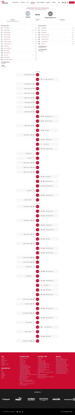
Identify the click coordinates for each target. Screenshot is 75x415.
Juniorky (2, 373)
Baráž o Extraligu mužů (24, 377)
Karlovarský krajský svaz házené (61, 373)
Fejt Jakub (43, 43)
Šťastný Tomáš (7, 34)
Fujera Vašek (6, 57)
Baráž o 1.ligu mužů (23, 379)
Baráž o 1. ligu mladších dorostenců (26, 380)
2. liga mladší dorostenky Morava (43, 369)
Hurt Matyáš (6, 27)
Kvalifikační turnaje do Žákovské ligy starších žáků (28, 374)
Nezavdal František (8, 59)
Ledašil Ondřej (7, 52)
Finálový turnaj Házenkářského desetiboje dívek (46, 376)
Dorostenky (3, 375)
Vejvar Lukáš (9, 21)
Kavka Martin (44, 32)
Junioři (2, 372)
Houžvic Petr (41, 50)
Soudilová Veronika (45, 34)
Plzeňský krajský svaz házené (61, 361)
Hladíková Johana (7, 43)
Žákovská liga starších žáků (24, 376)
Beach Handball (4, 360)
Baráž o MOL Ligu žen (42, 375)
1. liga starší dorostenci (24, 365)
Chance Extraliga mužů (24, 358)
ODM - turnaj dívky (41, 377)
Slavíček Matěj (7, 36)
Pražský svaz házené (59, 358)
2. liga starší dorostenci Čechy (25, 366)
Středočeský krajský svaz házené (62, 359)
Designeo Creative (68, 411)
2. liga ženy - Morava (41, 361)
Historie (3, 359)
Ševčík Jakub (44, 30)
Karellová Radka (41, 47)
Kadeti (2, 376)
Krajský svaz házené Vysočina (61, 367)
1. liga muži (22, 359)
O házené (3, 358)
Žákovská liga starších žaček (43, 374)
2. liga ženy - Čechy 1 (41, 360)
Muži (2, 369)
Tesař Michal (6, 50)
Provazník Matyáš (7, 48)
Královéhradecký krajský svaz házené (62, 365)
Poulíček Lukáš (16, 21)
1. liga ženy (40, 359)
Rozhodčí (3, 362)
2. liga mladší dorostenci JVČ (25, 372)
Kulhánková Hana (44, 39)
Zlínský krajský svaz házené (61, 372)
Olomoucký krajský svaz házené (61, 369)
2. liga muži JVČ (22, 360)
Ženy (2, 371)
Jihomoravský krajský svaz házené (62, 368)
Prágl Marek (43, 27)
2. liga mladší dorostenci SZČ (25, 373)
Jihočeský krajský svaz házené (61, 360)
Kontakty (3, 365)
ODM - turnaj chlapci (23, 384)
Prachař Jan (3, 63)
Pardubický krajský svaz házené (61, 366)
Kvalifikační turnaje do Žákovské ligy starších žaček (45, 373)
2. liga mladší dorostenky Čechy (43, 367)
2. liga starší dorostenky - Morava (43, 365)
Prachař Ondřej (7, 32)
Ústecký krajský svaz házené (61, 362)
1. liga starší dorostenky (42, 362)
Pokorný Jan (3, 66)
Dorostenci (3, 374)
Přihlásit (72, 2)
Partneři (3, 361)
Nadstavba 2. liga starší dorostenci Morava (27, 383)
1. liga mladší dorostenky (42, 366)
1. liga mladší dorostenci (24, 368)
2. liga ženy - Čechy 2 (41, 368)
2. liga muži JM (22, 362)
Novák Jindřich (7, 39)
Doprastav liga (40, 358)
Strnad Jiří (6, 55)
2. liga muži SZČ (22, 361)
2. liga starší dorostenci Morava (25, 367)
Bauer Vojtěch (7, 30)
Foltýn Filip (6, 46)
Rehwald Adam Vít (45, 36)
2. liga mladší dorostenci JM (25, 369)
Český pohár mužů (23, 375)
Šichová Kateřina (7, 41)
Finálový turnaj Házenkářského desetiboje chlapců (27, 382)
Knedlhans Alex (44, 41)
